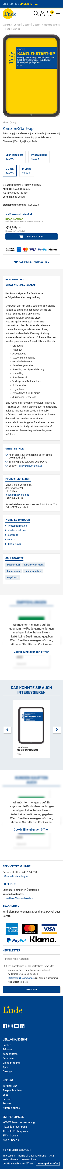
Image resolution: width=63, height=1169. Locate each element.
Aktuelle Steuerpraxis (15, 1126)
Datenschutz (13, 564)
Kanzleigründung (33, 571)
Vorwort (11, 539)
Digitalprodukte (11, 1062)
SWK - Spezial (11, 1135)
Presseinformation (16, 525)
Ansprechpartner (12, 1090)
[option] (31, 730)
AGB (52, 1155)
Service (7, 1099)
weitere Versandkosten (19, 898)
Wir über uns (10, 1086)
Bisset (6, 122)
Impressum (9, 1155)
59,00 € (39, 156)
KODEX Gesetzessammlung (19, 1122)
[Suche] (36, 14)
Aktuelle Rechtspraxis (15, 1131)
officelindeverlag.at (30, 465)
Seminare (8, 1058)
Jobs (5, 1094)
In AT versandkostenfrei (18, 214)
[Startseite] (9, 13)
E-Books (7, 1049)
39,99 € (10, 170)
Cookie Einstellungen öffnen (31, 651)
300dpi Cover (13, 544)
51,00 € (26, 170)
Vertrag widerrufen (47, 1163)
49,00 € (14, 156)
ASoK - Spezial (11, 1140)
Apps (6, 1067)
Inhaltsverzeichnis (16, 530)
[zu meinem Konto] (42, 14)
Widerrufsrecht (11, 1159)
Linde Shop (27, 3)
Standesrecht (13, 571)
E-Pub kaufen (35, 236)
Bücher (7, 1045)
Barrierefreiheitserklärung (32, 1155)
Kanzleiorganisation (34, 564)
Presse (7, 1103)
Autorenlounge (11, 1108)
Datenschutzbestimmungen (21, 978)
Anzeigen (8, 1071)
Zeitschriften (10, 1053)
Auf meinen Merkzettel (34, 261)
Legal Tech (12, 577)
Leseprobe (12, 534)
